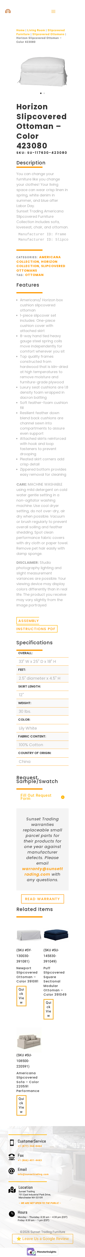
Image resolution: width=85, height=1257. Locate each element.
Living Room (36, 30)
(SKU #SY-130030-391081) (27, 966)
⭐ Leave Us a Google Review (42, 1239)
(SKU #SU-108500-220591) (27, 1073)
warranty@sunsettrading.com (42, 871)
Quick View (21, 996)
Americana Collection (38, 259)
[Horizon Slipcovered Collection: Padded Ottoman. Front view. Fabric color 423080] (42, 97)
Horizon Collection (37, 263)
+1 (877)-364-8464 (30, 1146)
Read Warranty (42, 898)
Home (20, 30)
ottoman (34, 275)
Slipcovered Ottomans (48, 34)
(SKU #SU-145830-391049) (55, 972)
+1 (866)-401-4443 (30, 1160)
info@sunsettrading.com (33, 1174)
